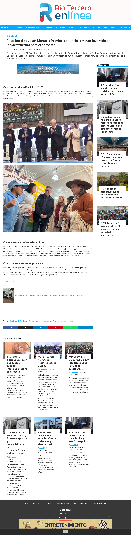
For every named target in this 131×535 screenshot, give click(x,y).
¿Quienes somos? (108, 27)
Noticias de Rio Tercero (50, 321)
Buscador (18, 27)
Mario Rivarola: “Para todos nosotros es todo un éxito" (47, 361)
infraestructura (34, 321)
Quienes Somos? (63, 503)
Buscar (25, 503)
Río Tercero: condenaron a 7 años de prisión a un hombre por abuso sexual (47, 438)
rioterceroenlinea (66, 321)
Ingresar (36, 503)
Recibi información (80, 503)
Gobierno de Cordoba (18, 321)
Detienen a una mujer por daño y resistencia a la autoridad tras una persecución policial (49, 295)
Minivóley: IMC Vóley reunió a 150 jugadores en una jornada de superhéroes (79, 362)
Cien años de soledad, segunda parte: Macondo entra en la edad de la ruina (112, 194)
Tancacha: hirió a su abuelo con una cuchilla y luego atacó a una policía (79, 437)
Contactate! (48, 503)
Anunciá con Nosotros (100, 503)
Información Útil (88, 27)
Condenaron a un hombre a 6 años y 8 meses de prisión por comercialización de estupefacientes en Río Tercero (17, 443)
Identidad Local (34, 27)
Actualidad (12, 36)
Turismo (61, 27)
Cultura (49, 27)
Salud (73, 27)
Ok (65, 532)
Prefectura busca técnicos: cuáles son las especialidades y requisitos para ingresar (111, 160)
